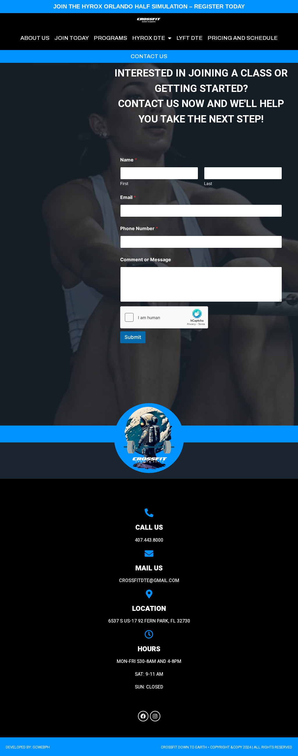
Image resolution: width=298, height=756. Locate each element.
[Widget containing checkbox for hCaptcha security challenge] (164, 317)
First (124, 183)
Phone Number (139, 228)
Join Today (71, 38)
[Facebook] (143, 716)
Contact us (149, 56)
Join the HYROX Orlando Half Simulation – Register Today (149, 6)
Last (208, 183)
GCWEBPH (41, 747)
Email (128, 197)
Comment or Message (145, 259)
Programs (110, 38)
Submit (133, 337)
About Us (34, 38)
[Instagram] (155, 716)
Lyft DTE (189, 38)
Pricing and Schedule (242, 38)
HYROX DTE (148, 38)
